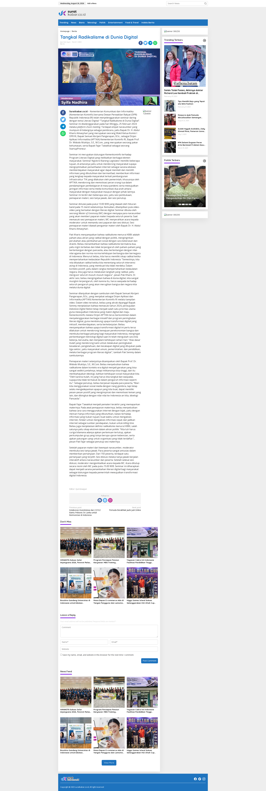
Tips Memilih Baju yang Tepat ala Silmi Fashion (191, 102)
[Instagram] (110, 500)
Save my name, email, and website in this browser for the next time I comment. (98, 655)
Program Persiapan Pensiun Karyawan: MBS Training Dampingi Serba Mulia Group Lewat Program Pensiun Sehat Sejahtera (107, 561)
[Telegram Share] (150, 43)
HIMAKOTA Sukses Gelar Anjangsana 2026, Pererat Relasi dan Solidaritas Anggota (75, 561)
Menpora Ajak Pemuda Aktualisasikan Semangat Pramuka (189, 116)
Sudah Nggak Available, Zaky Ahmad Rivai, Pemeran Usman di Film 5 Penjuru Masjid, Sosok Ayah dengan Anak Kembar (191, 130)
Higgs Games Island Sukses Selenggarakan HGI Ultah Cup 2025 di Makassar (140, 601)
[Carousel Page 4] (190, 204)
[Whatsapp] (155, 43)
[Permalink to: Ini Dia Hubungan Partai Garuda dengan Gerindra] (185, 186)
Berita (62, 44)
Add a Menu (91, 3)
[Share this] (141, 43)
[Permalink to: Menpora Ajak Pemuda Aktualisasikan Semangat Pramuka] (170, 119)
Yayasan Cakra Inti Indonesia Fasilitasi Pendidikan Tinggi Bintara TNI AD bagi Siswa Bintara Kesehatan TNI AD (140, 561)
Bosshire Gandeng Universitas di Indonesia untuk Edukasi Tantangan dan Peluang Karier (75, 601)
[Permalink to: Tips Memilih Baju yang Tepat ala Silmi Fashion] (170, 105)
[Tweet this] (145, 43)
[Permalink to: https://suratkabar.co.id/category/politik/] (204, 161)
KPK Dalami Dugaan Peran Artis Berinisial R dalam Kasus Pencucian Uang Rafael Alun (191, 143)
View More (109, 762)
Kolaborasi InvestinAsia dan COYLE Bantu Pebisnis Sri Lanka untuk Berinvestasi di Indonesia (85, 511)
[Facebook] (100, 500)
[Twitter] (105, 500)
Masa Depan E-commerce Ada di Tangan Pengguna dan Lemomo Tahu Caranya (109, 601)
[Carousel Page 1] (180, 204)
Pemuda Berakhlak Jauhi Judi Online (125, 508)
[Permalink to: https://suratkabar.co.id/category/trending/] (204, 40)
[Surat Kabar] (72, 13)
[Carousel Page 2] (183, 204)
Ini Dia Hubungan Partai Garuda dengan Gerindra (183, 197)
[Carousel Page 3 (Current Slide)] (186, 204)
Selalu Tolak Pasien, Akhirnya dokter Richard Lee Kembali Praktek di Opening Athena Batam (183, 92)
